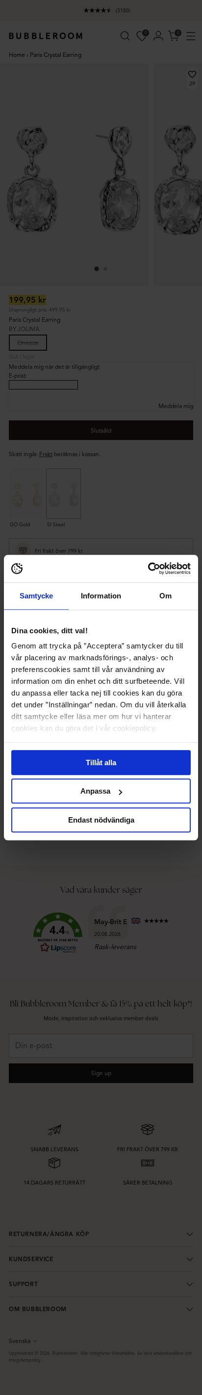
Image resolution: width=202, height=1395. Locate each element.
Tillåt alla (101, 762)
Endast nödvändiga (101, 820)
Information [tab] (101, 596)
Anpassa (95, 791)
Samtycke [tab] (36, 596)
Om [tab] (165, 596)
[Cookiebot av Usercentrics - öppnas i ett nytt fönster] (148, 568)
